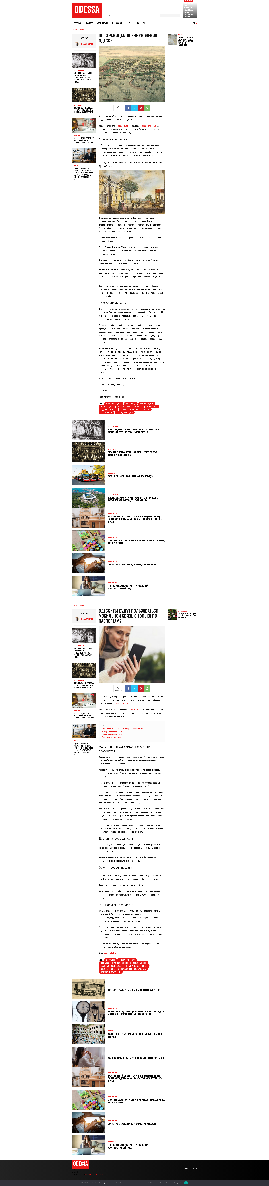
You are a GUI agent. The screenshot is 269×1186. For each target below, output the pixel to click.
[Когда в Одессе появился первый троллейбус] (88, 475)
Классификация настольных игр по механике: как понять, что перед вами (136, 542)
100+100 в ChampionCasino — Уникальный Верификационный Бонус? (128, 587)
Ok (186, 1183)
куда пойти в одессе (108, 409)
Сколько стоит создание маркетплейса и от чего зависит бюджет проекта (84, 140)
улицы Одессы (106, 412)
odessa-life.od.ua (149, 125)
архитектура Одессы (113, 403)
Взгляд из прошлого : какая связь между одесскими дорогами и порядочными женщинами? (186, 41)
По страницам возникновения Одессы (135, 409)
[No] (266, 1183)
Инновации (84, 30)
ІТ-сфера (77, 135)
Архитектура (188, 1)
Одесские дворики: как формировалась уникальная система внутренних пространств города (83, 77)
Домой (74, 30)
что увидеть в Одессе (125, 412)
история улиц (152, 406)
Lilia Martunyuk (86, 44)
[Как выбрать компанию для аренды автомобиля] (88, 563)
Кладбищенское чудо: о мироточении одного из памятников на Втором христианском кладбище (189, 10)
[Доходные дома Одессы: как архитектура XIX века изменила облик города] (84, 95)
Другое (76, 165)
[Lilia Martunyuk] (77, 44)
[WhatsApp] (147, 108)
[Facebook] (128, 108)
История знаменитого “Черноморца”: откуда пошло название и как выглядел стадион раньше (133, 499)
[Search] (178, 15)
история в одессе (146, 403)
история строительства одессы (130, 406)
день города (130, 403)
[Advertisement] (183, 63)
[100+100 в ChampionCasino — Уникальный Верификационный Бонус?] (88, 586)
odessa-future (123, 125)
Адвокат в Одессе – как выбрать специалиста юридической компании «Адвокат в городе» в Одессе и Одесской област (83, 174)
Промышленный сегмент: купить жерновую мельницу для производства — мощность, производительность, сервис (135, 519)
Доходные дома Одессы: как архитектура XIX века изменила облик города (84, 110)
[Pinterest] (141, 108)
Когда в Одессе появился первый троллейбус (130, 476)
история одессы (107, 406)
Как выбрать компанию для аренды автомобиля (132, 564)
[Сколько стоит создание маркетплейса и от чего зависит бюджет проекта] (84, 125)
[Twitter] (134, 108)
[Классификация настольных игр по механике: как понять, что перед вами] (88, 540)
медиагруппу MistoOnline (94, 1174)
